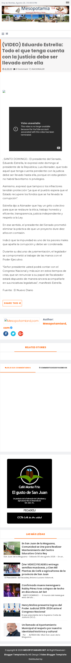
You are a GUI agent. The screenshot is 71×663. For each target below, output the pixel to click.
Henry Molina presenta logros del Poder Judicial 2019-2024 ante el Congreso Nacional (42, 608)
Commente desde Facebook (53, 367)
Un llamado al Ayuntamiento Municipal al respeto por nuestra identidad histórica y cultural (42, 628)
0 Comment (22, 69)
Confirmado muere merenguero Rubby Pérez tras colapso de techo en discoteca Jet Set (43, 589)
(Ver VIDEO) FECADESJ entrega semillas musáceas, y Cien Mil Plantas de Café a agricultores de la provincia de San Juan (44, 569)
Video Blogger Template (53, 654)
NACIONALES (38, 69)
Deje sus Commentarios (19, 367)
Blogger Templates (14, 654)
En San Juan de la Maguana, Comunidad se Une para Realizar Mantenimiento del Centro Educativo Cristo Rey (41, 548)
